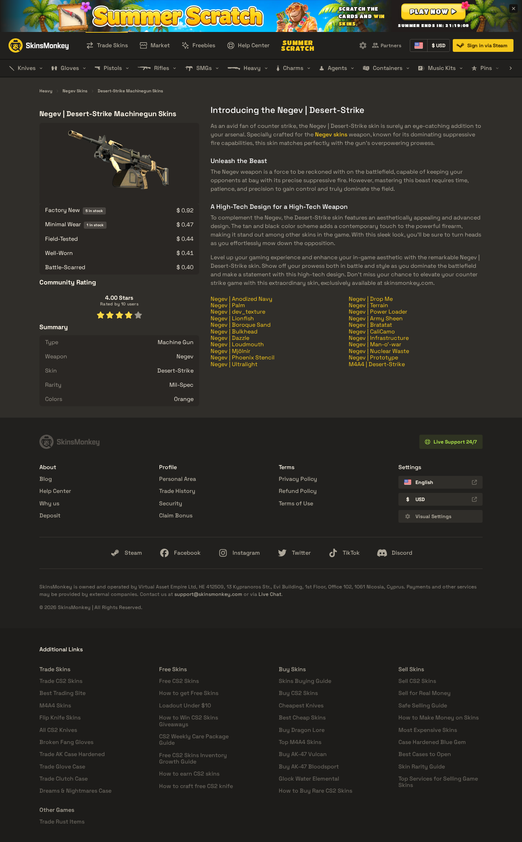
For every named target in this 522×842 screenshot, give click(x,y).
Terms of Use (296, 503)
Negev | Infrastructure (379, 338)
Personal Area (177, 479)
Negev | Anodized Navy (241, 299)
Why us (49, 503)
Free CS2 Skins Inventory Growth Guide (193, 758)
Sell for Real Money (424, 693)
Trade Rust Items (62, 821)
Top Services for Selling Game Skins (438, 782)
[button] (433, 11)
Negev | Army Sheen (376, 318)
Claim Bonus (175, 515)
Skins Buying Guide (305, 681)
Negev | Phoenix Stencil (242, 357)
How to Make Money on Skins (438, 717)
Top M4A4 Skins (300, 742)
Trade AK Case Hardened (72, 754)
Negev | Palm (228, 305)
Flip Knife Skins (60, 717)
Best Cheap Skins (302, 717)
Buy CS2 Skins (298, 693)
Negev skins (331, 134)
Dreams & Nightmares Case (75, 790)
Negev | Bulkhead (234, 331)
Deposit (49, 515)
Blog (45, 479)
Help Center (55, 491)
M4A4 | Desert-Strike (377, 364)
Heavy (45, 91)
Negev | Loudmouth (237, 344)
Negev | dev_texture (238, 311)
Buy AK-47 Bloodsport (309, 766)
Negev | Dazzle (230, 338)
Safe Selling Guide (422, 705)
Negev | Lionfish (232, 318)
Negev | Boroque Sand (241, 324)
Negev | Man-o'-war (375, 344)
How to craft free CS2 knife (196, 786)
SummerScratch (297, 45)
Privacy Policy (298, 479)
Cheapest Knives (301, 705)
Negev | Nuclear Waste (379, 351)
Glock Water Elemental (309, 778)
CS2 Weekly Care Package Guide (194, 739)
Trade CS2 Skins (60, 681)
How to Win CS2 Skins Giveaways (188, 721)
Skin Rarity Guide (421, 766)
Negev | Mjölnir (230, 351)
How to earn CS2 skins (189, 773)
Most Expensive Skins (427, 730)
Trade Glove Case (62, 766)
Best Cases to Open (424, 754)
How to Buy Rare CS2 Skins (315, 790)
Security (170, 503)
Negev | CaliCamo (372, 331)
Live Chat (270, 594)
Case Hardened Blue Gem (432, 742)
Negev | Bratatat (370, 324)
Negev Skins (74, 91)
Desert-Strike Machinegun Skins (130, 91)
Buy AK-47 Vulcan (303, 754)
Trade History (177, 491)
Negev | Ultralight (234, 364)
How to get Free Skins (188, 693)
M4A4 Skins (55, 705)
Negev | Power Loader (378, 311)
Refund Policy (298, 491)
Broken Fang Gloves (66, 742)
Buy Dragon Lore (302, 730)
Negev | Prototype (373, 357)
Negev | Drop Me (371, 299)
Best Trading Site (62, 693)
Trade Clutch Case (63, 778)
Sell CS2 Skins (417, 681)
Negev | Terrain (368, 305)
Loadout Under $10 (185, 705)
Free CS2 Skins (179, 681)
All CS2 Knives (58, 730)
